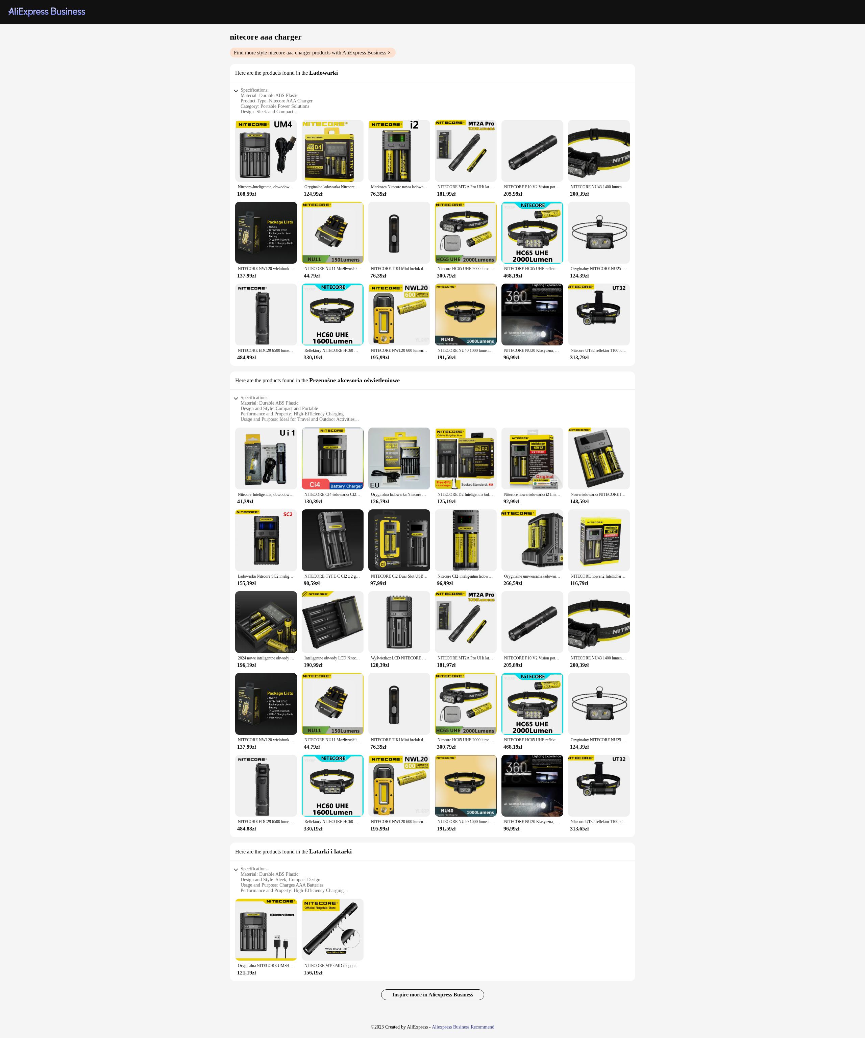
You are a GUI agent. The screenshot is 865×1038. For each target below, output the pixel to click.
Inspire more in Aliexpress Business (432, 994)
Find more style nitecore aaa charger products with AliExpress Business (310, 52)
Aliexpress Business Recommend (463, 1027)
